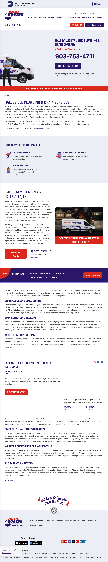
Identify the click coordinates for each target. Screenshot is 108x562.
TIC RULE (98, 557)
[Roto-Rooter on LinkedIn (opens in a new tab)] (84, 541)
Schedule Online (66, 65)
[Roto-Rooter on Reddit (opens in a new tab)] (62, 541)
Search (100, 13)
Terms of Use (77, 557)
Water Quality (74, 17)
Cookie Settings (41, 557)
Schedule (78, 25)
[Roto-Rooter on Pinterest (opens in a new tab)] (77, 541)
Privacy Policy (65, 557)
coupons (34, 257)
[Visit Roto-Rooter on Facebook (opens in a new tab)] (98, 362)
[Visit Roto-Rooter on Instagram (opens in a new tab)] (102, 362)
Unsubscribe (53, 557)
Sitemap (33, 525)
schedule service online (44, 128)
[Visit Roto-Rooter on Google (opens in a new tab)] (95, 362)
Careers (76, 13)
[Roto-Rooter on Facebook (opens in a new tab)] (69, 541)
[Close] (18, 550)
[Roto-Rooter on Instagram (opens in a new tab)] (81, 541)
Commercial (61, 17)
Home (7, 95)
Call (95, 25)
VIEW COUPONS (93, 275)
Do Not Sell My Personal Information (19, 557)
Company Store (79, 520)
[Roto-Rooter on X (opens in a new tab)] (73, 541)
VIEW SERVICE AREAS (16, 392)
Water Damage (88, 17)
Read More (10, 480)
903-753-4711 (75, 55)
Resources (93, 13)
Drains (51, 17)
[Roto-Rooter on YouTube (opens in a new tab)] (66, 541)
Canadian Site (92, 520)
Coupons (99, 17)
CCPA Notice (88, 557)
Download (97, 4)
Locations (32, 17)
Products (59, 520)
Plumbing (42, 17)
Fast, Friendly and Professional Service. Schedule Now (54, 88)
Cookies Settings (6, 552)
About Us (68, 520)
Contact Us (84, 13)
